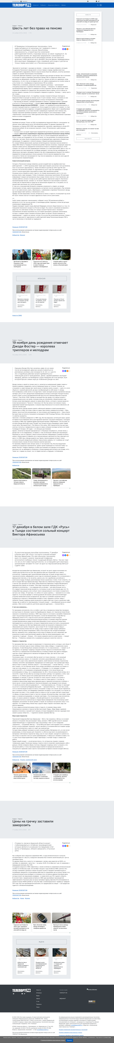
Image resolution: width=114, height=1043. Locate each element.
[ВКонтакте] (65, 49)
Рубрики (43, 5)
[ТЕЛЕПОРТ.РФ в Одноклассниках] (94, 1)
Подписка (38, 1004)
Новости (35, 5)
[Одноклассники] (67, 49)
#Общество (93, 34)
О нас (37, 1001)
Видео (38, 995)
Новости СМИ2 (17, 315)
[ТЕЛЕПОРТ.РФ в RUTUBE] (99, 1)
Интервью (39, 992)
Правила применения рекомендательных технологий (73, 1029)
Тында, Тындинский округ (29, 760)
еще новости (88, 138)
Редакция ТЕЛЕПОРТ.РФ (19, 227)
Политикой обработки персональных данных (53, 1040)
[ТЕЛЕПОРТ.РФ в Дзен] (96, 1)
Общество (16, 235)
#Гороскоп (93, 24)
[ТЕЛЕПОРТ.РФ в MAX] (88, 1)
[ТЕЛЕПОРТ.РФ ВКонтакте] (92, 1)
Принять (69, 1040)
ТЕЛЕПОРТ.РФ (16, 232)
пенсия (23, 235)
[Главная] (21, 5)
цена (22, 898)
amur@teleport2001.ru (42, 1029)
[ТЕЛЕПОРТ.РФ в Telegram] (90, 1)
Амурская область (53, 5)
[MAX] (63, 49)
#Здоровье (94, 88)
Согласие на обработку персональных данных (71, 1035)
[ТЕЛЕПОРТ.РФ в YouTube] (101, 1)
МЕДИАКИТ (63, 998)
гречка (28, 898)
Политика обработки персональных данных (70, 1032)
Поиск (38, 1007)
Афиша (63, 5)
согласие (28, 1037)
